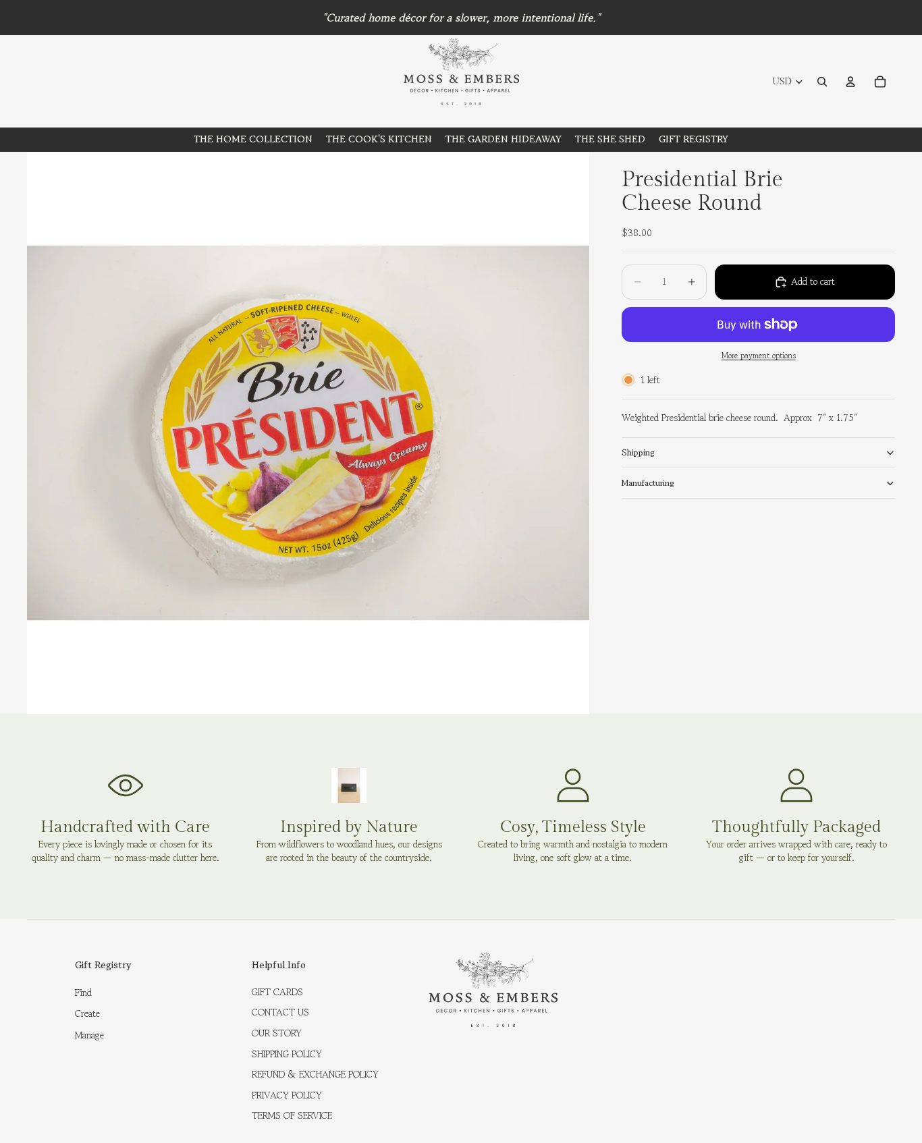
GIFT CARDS (277, 992)
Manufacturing (648, 483)
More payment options (759, 355)
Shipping (638, 452)
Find (83, 992)
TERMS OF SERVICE (292, 1115)
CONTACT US (280, 1012)
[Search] (822, 81)
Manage (89, 1035)
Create (87, 1013)
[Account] (850, 81)
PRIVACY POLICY (287, 1095)
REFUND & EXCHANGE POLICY (315, 1074)
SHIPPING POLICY (287, 1054)
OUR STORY (277, 1033)
